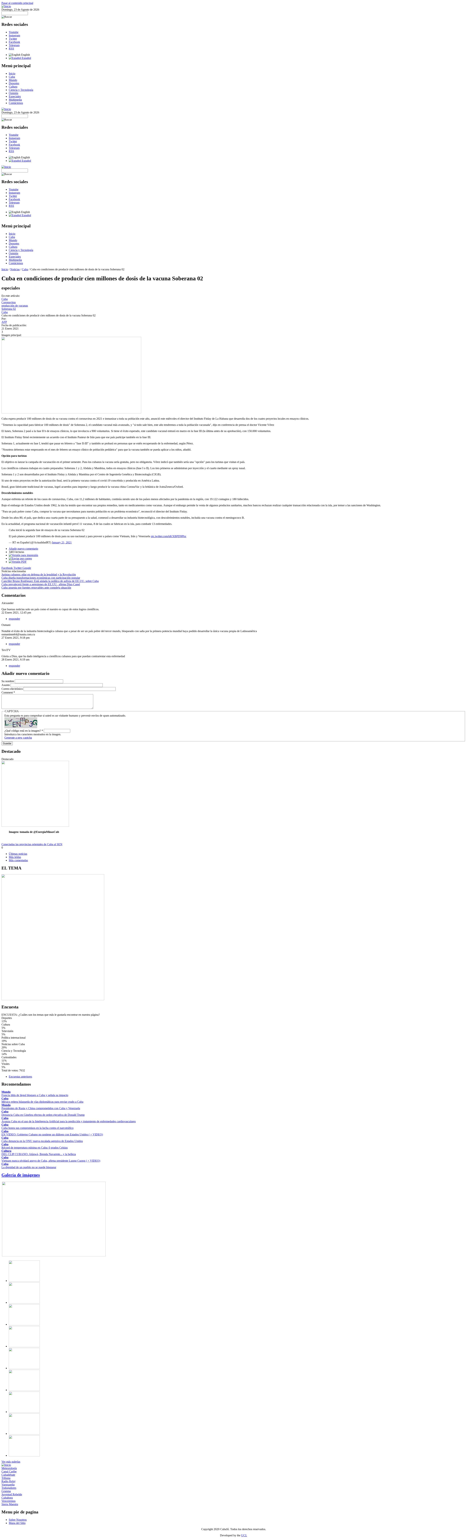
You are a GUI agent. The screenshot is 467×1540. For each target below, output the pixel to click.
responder (14, 618)
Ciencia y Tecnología (21, 89)
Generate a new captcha (18, 737)
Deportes (14, 83)
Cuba (12, 76)
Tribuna (5, 1478)
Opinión (13, 93)
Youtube (13, 32)
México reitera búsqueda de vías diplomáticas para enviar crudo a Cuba (42, 1101)
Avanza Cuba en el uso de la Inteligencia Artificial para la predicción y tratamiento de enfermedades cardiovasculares (68, 1121)
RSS (11, 48)
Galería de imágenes (20, 1175)
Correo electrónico (12, 688)
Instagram (14, 35)
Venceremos (8, 1500)
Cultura (13, 86)
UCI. (244, 1535)
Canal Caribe (9, 1471)
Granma (6, 1491)
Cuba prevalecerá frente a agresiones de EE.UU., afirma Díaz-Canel (40, 584)
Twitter (13, 38)
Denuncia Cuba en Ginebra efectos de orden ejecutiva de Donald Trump (43, 1114)
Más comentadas (18, 860)
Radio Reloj (8, 1481)
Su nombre (8, 681)
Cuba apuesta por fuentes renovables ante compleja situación (36, 587)
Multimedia (15, 99)
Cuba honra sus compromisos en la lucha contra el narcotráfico (37, 1127)
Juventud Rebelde (11, 1494)
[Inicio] (6, 6)
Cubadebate (8, 1474)
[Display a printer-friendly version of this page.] (23, 555)
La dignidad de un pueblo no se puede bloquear (28, 1167)
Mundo (13, 80)
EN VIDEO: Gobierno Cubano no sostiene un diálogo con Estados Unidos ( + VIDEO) (52, 1134)
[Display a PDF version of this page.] (18, 561)
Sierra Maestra (9, 1504)
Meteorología (9, 1468)
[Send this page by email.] (20, 558)
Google (26, 567)
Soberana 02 (8, 308)
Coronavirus (8, 302)
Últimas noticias (18, 853)
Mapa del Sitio (17, 1523)
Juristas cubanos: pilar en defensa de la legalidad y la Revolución (38, 574)
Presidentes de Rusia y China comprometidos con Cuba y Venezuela (40, 1108)
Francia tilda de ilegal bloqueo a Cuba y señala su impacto (34, 1095)
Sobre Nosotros (18, 1519)
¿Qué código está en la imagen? (23, 730)
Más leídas (15, 857)
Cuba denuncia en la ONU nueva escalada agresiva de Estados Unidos (42, 1141)
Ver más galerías (10, 1461)
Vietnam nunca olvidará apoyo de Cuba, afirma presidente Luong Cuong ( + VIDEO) (50, 1160)
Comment (8, 692)
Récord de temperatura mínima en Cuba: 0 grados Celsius (34, 1147)
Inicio (12, 73)
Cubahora (7, 1497)
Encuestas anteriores (20, 1076)
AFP (4, 322)
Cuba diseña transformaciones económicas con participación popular (40, 577)
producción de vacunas (14, 305)
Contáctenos (16, 102)
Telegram (14, 45)
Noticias (15, 269)
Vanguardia (8, 1484)
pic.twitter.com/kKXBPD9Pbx (168, 536)
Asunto (6, 685)
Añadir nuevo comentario (23, 548)
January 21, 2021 (62, 542)
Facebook (14, 42)
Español (26, 58)
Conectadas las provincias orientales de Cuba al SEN (31, 844)
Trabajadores (8, 1487)
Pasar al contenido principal (17, 3)
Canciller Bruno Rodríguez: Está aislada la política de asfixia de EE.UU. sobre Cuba (50, 581)
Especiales (15, 96)
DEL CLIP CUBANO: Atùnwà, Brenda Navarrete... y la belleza (38, 1154)
